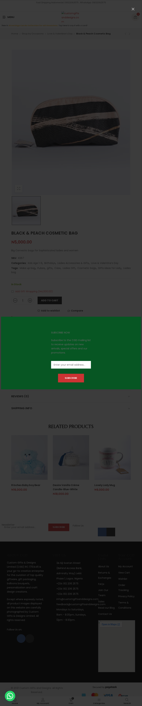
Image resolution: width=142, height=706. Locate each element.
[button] (10, 696)
